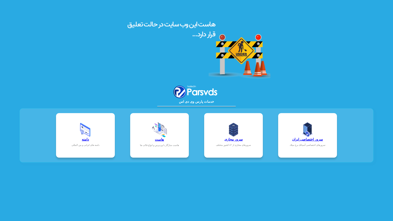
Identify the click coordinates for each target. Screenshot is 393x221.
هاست (159, 139)
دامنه (85, 139)
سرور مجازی (233, 139)
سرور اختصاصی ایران (307, 139)
